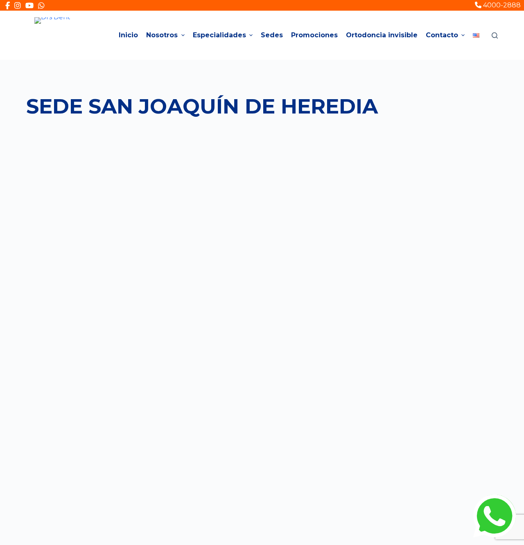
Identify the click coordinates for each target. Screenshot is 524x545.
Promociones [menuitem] (314, 35)
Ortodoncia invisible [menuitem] (382, 35)
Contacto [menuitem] (442, 35)
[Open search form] (495, 35)
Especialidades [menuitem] (219, 35)
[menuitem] (476, 35)
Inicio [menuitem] (128, 35)
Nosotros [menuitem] (162, 35)
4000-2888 (501, 5)
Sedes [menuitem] (272, 35)
